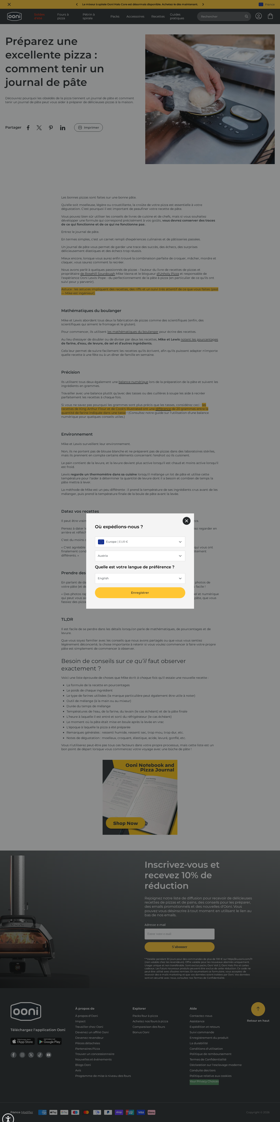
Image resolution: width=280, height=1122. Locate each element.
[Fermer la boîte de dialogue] (187, 521)
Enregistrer (140, 593)
